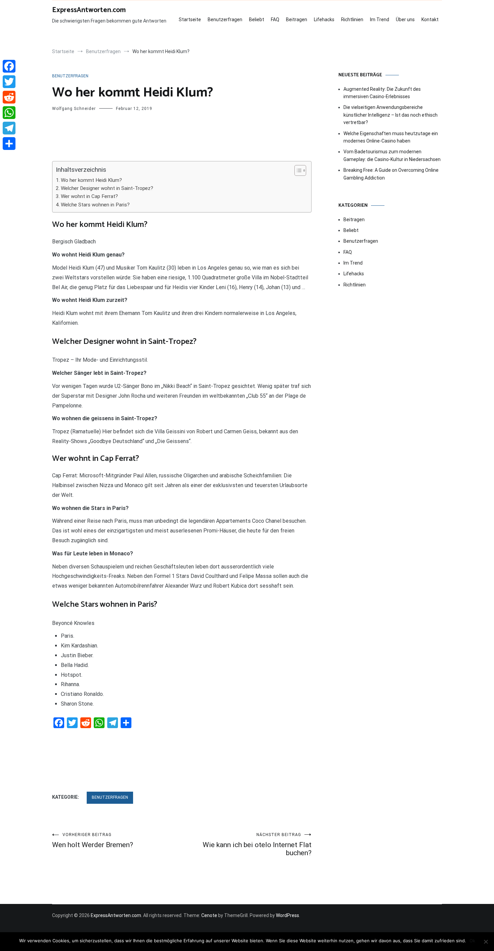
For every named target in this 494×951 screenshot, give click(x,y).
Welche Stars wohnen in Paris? (95, 205)
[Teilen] (9, 143)
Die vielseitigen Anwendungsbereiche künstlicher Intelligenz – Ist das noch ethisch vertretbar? (390, 115)
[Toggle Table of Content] (296, 170)
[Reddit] (9, 97)
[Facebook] (9, 66)
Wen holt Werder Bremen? (92, 840)
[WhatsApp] (9, 112)
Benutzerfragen (225, 19)
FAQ (275, 19)
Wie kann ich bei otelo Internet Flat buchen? (257, 844)
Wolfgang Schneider (74, 108)
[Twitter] (9, 81)
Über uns (405, 19)
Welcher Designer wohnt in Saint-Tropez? (107, 188)
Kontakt (430, 19)
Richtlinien (352, 19)
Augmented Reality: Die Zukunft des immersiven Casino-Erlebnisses (382, 92)
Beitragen (296, 19)
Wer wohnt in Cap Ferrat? (89, 196)
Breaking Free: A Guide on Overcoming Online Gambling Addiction (391, 173)
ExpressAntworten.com (89, 10)
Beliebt (256, 19)
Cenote (209, 915)
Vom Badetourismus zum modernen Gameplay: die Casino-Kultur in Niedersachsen (392, 155)
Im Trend (379, 19)
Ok (472, 940)
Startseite (190, 19)
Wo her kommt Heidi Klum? (91, 180)
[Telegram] (9, 128)
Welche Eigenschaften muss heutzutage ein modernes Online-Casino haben (390, 137)
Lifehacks (324, 19)
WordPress (287, 915)
